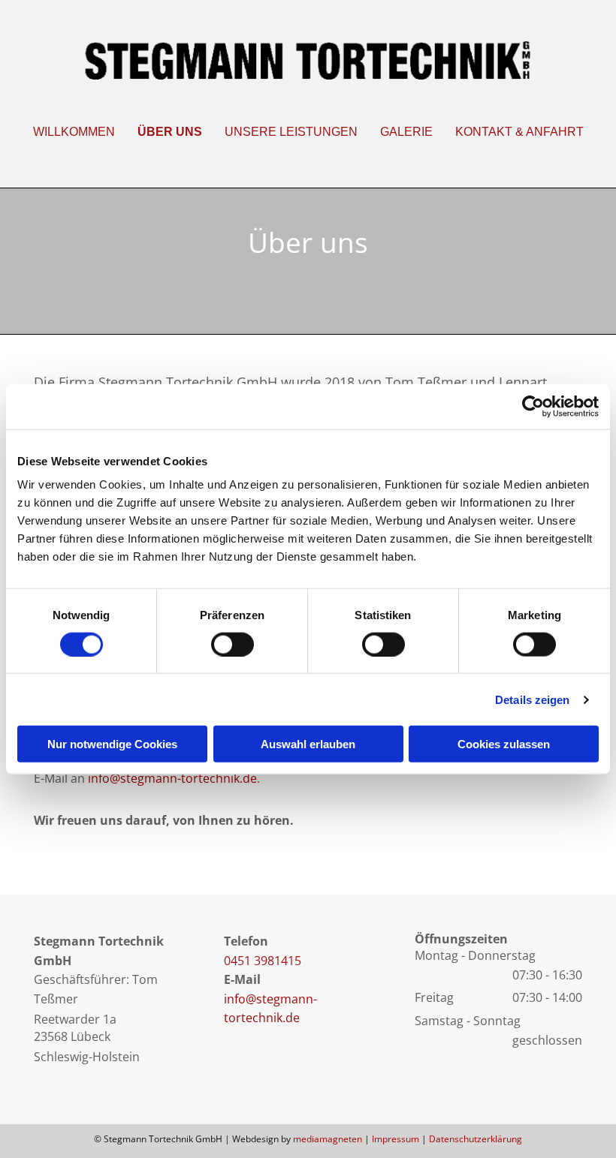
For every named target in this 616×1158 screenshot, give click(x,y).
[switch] (232, 644)
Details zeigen (532, 699)
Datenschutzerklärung (475, 1138)
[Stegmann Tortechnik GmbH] (308, 60)
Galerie (406, 131)
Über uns (169, 131)
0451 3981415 (262, 960)
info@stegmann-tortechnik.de (172, 778)
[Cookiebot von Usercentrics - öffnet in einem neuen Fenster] (533, 406)
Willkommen (74, 131)
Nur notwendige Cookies (112, 744)
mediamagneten (327, 1138)
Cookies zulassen (503, 744)
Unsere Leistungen (291, 131)
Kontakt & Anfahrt (519, 131)
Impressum (395, 1138)
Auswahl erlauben (308, 744)
